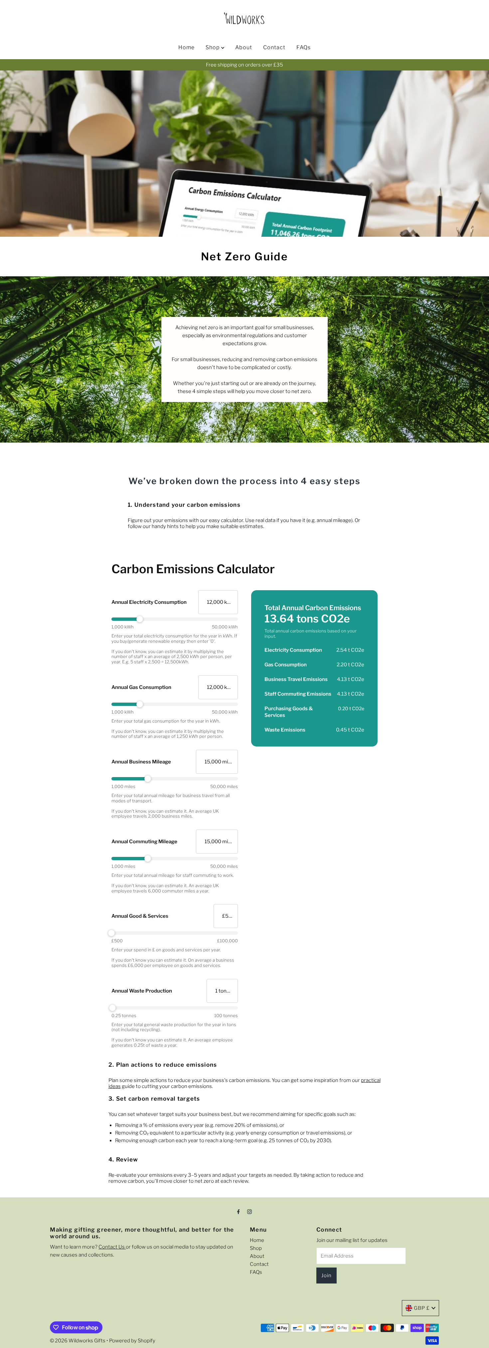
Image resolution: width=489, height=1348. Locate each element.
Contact (274, 47)
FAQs (303, 47)
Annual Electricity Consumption (149, 602)
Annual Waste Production (141, 991)
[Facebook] (238, 1211)
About (243, 47)
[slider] (174, 619)
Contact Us (112, 1247)
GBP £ (422, 1308)
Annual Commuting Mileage (144, 842)
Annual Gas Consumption (141, 687)
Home (186, 47)
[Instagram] (249, 1211)
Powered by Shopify (132, 1341)
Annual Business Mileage (141, 762)
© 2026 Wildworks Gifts (77, 1341)
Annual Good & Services (139, 916)
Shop (213, 47)
